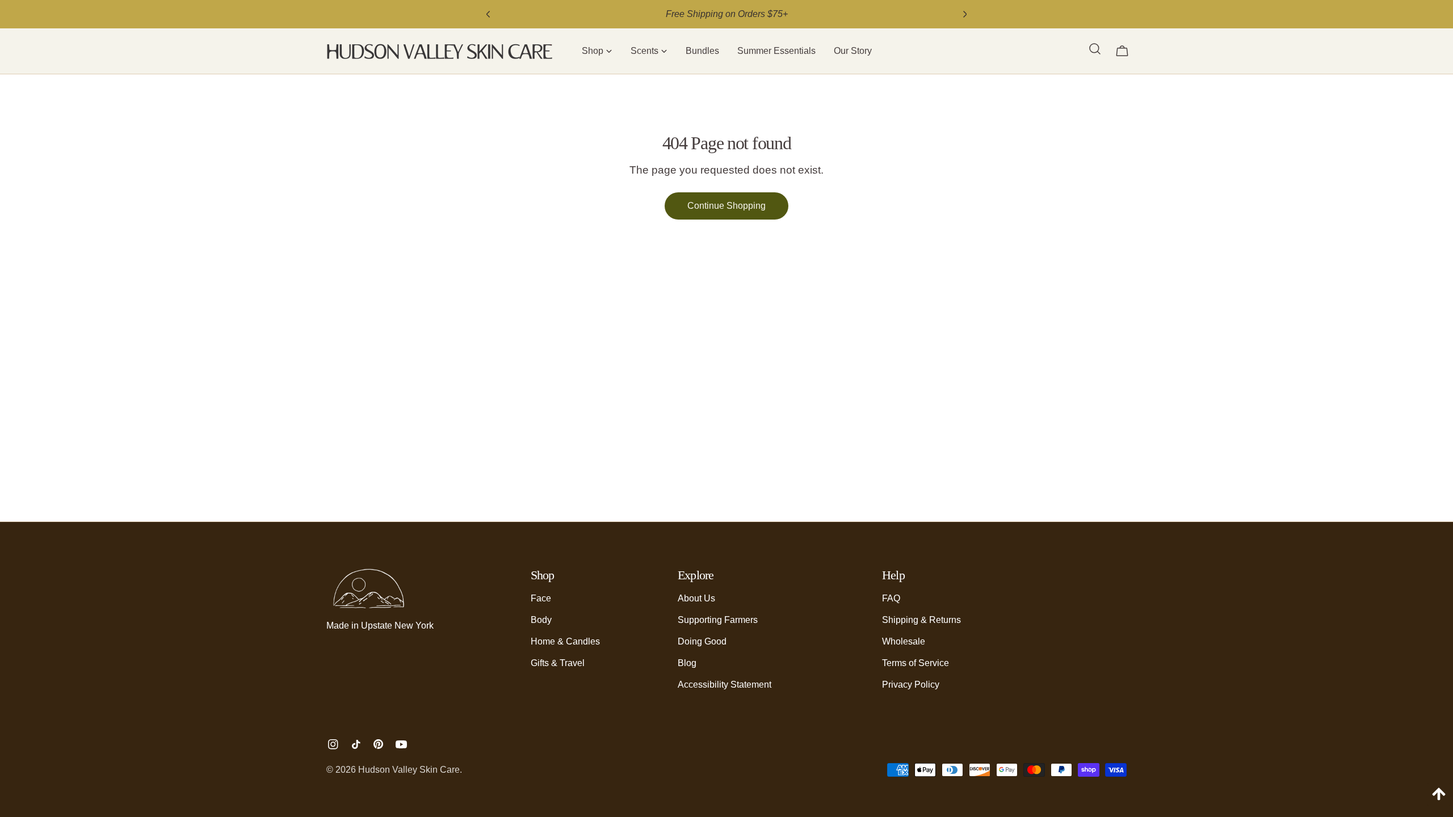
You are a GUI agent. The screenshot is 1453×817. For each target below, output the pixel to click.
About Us (696, 598)
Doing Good (702, 641)
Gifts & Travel (558, 663)
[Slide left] (488, 14)
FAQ (891, 598)
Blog (687, 663)
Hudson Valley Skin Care (409, 769)
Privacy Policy (910, 684)
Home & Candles (565, 641)
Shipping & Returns (921, 620)
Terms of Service (915, 663)
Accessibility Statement (724, 684)
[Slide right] (964, 14)
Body (541, 620)
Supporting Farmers (718, 620)
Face (541, 598)
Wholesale (903, 641)
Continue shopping (726, 205)
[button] (597, 51)
